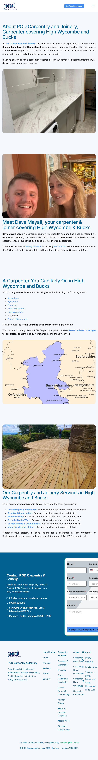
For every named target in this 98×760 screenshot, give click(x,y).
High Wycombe (16, 312)
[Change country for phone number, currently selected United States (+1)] (92, 570)
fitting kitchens (33, 246)
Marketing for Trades (69, 742)
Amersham (13, 298)
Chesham (12, 305)
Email (70, 578)
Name (71, 564)
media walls (59, 246)
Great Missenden (17, 308)
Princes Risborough (17, 319)
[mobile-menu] (91, 6)
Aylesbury (13, 301)
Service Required (76, 591)
